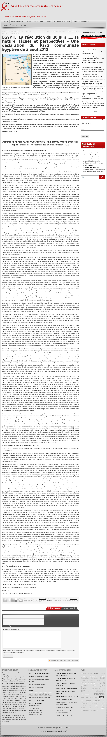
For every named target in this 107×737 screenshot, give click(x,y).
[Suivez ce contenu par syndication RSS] (84, 144)
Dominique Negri (97, 676)
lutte (89, 691)
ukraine (96, 708)
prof (103, 701)
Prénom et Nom (86, 123)
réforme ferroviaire (89, 703)
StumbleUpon (21, 600)
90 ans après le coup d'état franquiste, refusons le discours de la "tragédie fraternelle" (93, 153)
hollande (85, 688)
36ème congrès (86, 673)
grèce (94, 685)
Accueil (5, 22)
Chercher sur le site (102, 177)
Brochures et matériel (62, 22)
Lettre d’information (10, 25)
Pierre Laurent (93, 700)
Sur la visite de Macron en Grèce (93, 171)
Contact (23, 25)
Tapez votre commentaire (11, 630)
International (73, 599)
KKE (83, 691)
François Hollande (88, 683)
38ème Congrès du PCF (34, 22)
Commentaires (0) (69, 608)
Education (85, 678)
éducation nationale (89, 710)
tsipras (83, 708)
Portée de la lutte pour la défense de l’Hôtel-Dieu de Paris (61, 31)
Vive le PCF (42, 599)
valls (102, 708)
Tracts (48, 22)
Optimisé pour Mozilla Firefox (57, 731)
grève (102, 685)
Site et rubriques (17, 22)
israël (103, 688)
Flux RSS (67, 728)
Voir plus (93, 111)
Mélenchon (99, 693)
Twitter (5, 600)
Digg (9, 600)
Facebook (13, 600)
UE (90, 708)
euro (98, 680)
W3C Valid (42, 731)
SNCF (90, 705)
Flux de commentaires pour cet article (64, 661)
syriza (103, 705)
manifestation (99, 691)
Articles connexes (54, 608)
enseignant (90, 680)
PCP (82, 701)
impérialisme (95, 688)
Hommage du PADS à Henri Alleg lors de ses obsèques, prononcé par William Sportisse (17, 32)
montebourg (85, 694)
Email (82, 129)
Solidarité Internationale (88, 145)
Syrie (96, 705)
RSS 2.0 (48, 600)
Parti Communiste (89, 697)
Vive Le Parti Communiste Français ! (37, 6)
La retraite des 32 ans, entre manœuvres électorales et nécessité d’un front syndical (91, 159)
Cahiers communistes (81, 22)
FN (104, 680)
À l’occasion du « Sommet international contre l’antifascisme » (94, 168)
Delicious (17, 600)
